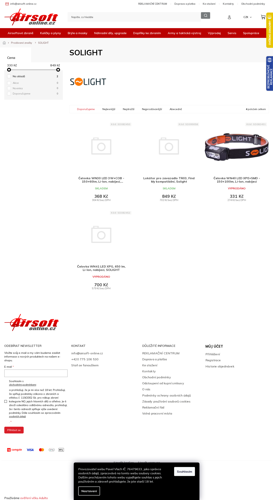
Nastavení (89, 491)
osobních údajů (17, 416)
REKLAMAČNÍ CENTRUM (152, 3)
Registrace (213, 360)
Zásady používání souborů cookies (166, 401)
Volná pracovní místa (157, 413)
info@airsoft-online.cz (87, 353)
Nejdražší (128, 109)
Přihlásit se (14, 430)
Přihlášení (212, 354)
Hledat (205, 15)
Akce (35, 83)
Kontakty (228, 3)
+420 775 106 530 (85, 359)
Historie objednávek (219, 366)
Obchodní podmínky (253, 3)
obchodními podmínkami (22, 384)
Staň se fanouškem (85, 365)
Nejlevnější (108, 109)
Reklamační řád (153, 407)
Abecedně (176, 109)
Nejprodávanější (152, 109)
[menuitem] (20, 33)
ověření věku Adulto (34, 498)
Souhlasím (184, 471)
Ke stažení (209, 3)
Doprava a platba (184, 3)
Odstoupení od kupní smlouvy (163, 383)
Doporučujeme (35, 93)
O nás (146, 389)
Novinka (35, 88)
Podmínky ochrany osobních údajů (166, 395)
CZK (246, 17)
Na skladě (35, 76)
